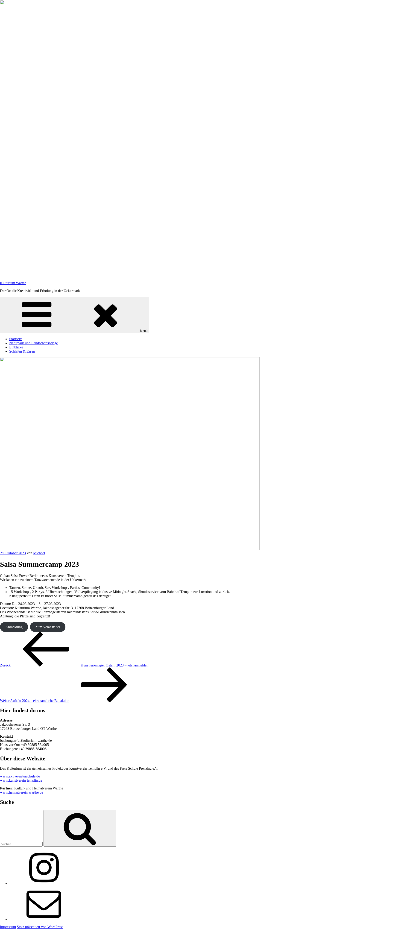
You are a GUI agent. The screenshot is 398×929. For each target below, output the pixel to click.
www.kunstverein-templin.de (21, 780)
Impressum (8, 927)
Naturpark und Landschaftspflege (33, 343)
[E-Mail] (43, 919)
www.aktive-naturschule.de (20, 776)
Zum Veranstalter (47, 627)
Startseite (15, 339)
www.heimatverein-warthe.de (21, 792)
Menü (143, 331)
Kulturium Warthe (13, 283)
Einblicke (16, 347)
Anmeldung (14, 627)
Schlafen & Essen (22, 351)
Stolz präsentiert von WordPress (40, 927)
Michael (39, 553)
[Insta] (43, 883)
